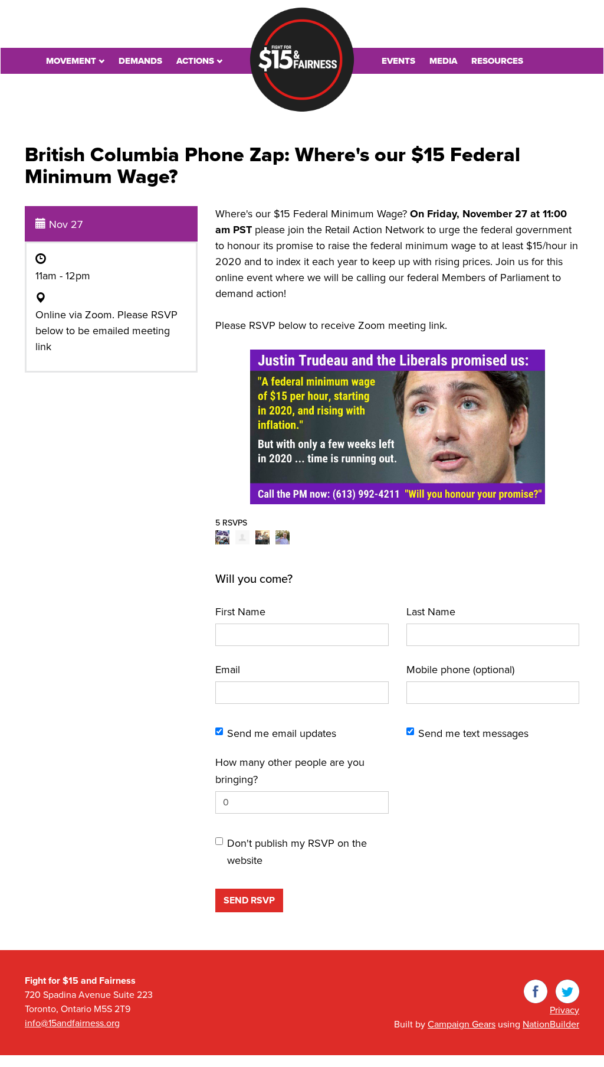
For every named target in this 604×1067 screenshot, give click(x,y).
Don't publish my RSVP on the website (297, 852)
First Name (240, 611)
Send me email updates (281, 733)
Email (227, 669)
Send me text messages (473, 733)
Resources (497, 61)
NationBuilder (551, 1024)
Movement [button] (72, 61)
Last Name (430, 611)
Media (443, 61)
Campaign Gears (461, 1024)
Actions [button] (196, 61)
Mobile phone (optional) (460, 669)
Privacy (564, 1010)
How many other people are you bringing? (290, 771)
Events (398, 61)
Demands (140, 61)
